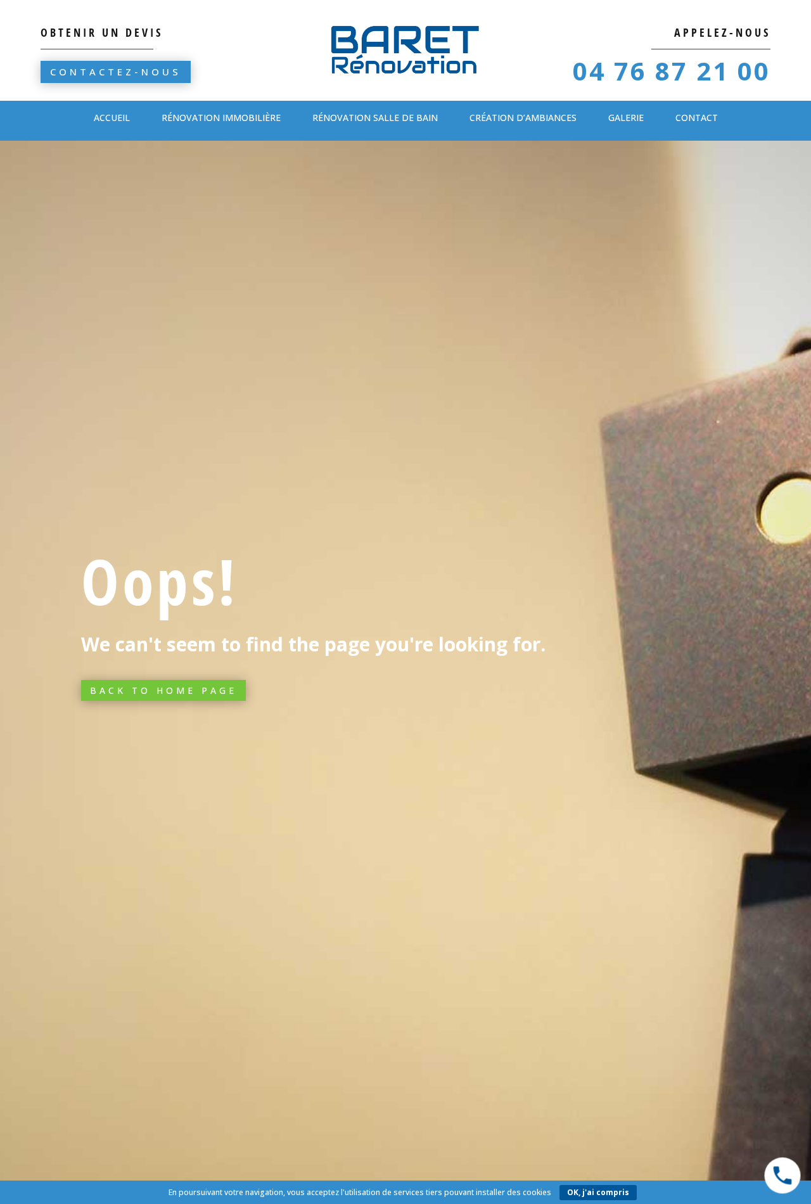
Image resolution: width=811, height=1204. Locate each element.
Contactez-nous (115, 71)
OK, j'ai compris (598, 1192)
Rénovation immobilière (221, 118)
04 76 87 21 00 (671, 70)
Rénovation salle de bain (375, 118)
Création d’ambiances (523, 118)
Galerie (626, 118)
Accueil (112, 118)
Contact (696, 118)
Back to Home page (163, 690)
